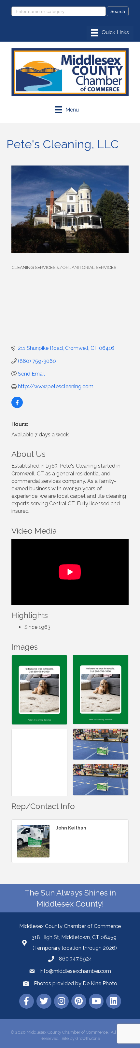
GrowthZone (88, 1038)
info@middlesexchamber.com (75, 971)
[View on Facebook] (17, 406)
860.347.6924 (75, 959)
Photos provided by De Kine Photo (75, 983)
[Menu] (110, 33)
